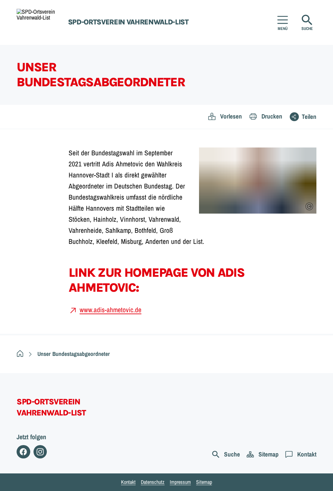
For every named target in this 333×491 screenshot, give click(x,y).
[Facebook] (23, 451)
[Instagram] (40, 451)
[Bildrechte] (309, 206)
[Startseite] (20, 354)
